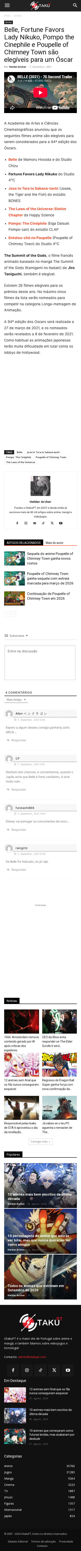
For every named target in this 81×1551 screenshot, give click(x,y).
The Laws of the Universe (20, 462)
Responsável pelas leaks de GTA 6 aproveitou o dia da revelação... (21, 1128)
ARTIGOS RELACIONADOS (24, 542)
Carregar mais (39, 1141)
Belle (19, 452)
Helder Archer (17, 66)
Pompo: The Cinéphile (18, 457)
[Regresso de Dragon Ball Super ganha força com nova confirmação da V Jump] (59, 1065)
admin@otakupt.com (32, 1357)
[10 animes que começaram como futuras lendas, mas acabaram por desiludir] (15, 1436)
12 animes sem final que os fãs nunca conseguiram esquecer (21, 1085)
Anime (18, 15)
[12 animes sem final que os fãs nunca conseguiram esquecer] (21, 1065)
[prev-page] (6, 614)
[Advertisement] (40, 401)
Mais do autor (55, 542)
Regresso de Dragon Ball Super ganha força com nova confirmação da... (58, 1085)
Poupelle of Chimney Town (51, 457)
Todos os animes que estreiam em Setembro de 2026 (36, 1288)
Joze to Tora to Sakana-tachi (43, 452)
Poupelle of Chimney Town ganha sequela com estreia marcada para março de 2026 (50, 578)
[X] (53, 523)
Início (7, 15)
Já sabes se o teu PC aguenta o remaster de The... (57, 1128)
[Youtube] (62, 523)
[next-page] (13, 614)
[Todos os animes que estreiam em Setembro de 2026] (40, 1277)
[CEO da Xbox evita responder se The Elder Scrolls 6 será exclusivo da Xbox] (59, 1021)
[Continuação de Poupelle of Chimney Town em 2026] (14, 598)
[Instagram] (27, 523)
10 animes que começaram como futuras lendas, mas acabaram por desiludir (52, 1434)
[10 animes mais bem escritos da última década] (40, 1185)
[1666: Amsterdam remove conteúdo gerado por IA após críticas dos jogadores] (21, 1021)
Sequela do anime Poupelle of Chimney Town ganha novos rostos (50, 558)
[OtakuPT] (40, 5)
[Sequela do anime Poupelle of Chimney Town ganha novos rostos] (14, 558)
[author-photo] (40, 496)
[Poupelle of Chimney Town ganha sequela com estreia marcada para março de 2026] (14, 578)
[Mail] (36, 523)
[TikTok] (45, 523)
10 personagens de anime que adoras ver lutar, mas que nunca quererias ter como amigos (39, 1240)
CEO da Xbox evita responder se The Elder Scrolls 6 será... (57, 1041)
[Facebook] (18, 523)
